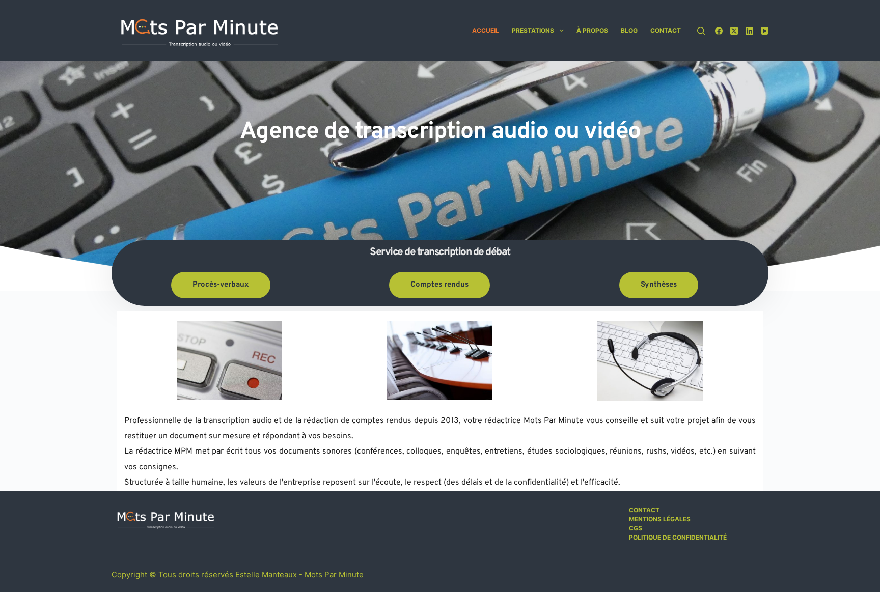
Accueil (485, 30)
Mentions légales (660, 519)
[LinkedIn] (749, 31)
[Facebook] (719, 31)
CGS (635, 528)
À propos (592, 30)
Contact (665, 30)
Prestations (533, 30)
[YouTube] (764, 31)
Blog (629, 30)
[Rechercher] (701, 31)
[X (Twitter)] (734, 31)
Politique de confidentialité (678, 537)
